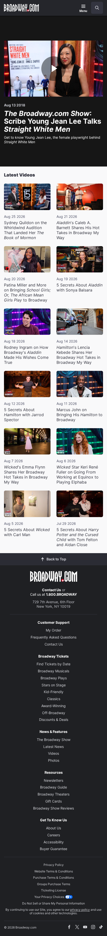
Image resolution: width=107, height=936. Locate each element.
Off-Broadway (53, 713)
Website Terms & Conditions (53, 871)
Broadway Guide (53, 787)
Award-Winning (53, 706)
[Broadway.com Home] (21, 8)
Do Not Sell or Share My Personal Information (53, 903)
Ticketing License (53, 890)
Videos (53, 753)
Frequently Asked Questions (53, 637)
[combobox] (95, 8)
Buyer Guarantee (53, 849)
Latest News (53, 746)
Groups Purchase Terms (53, 884)
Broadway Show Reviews (53, 808)
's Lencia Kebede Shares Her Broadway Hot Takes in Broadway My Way (78, 355)
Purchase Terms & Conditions (53, 877)
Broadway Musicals (53, 671)
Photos (53, 760)
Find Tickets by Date (53, 664)
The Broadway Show (53, 739)
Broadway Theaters (53, 794)
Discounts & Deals (53, 719)
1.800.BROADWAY (61, 594)
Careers (53, 835)
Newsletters (53, 780)
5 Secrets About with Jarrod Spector (24, 414)
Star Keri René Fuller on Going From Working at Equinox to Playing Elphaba (77, 474)
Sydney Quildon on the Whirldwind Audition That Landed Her (25, 230)
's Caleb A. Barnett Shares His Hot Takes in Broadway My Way (78, 230)
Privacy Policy (54, 865)
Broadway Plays (54, 678)
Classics (53, 699)
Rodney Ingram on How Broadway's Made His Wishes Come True (26, 355)
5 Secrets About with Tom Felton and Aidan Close (77, 537)
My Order (53, 630)
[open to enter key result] (97, 8)
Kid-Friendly (53, 692)
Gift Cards (53, 801)
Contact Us (51, 590)
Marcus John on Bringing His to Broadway (79, 414)
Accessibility (54, 842)
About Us (53, 828)
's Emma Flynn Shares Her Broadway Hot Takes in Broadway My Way (26, 474)
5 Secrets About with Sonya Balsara (79, 287)
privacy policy (80, 909)
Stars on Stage (54, 685)
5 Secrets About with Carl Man (27, 532)
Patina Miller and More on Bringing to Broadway (27, 292)
